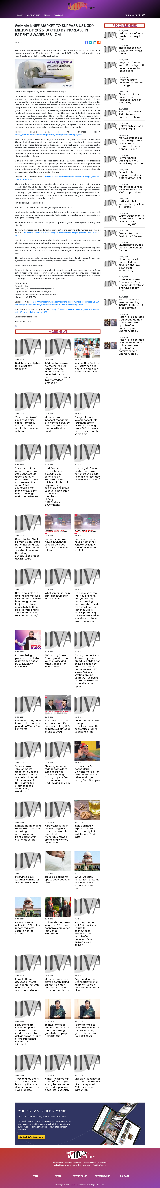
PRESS (47, 15)
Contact (124, 1176)
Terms (58, 1176)
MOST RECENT (33, 15)
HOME (20, 15)
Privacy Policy (80, 1176)
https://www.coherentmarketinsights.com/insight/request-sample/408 (48, 134)
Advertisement (102, 1176)
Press (35, 1176)
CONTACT (58, 15)
